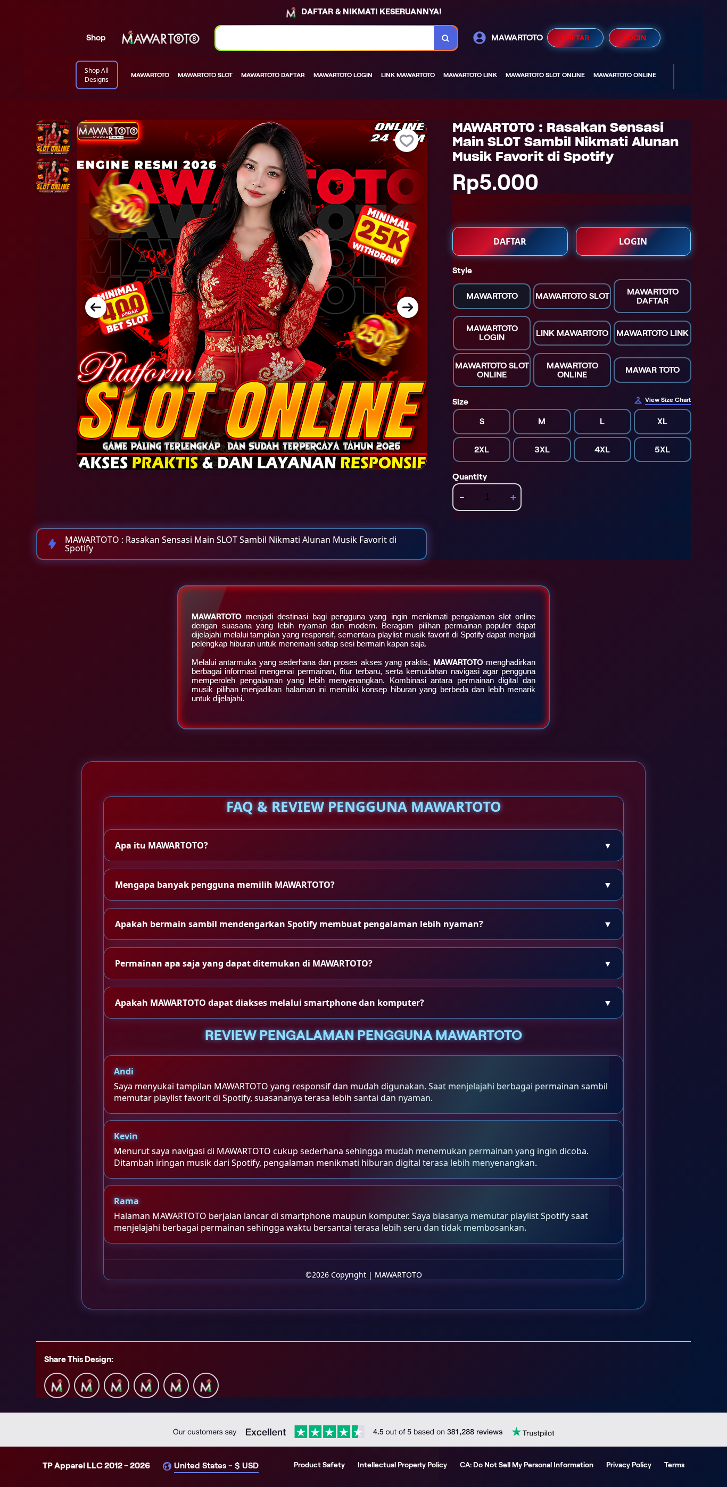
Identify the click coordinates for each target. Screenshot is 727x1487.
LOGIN (634, 37)
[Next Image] (408, 307)
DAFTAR (575, 37)
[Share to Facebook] (87, 1385)
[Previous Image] (96, 307)
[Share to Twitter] (57, 1385)
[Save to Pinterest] (146, 1385)
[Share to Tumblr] (206, 1385)
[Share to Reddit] (176, 1385)
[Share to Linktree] (116, 1385)
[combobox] (325, 38)
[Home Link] (161, 38)
